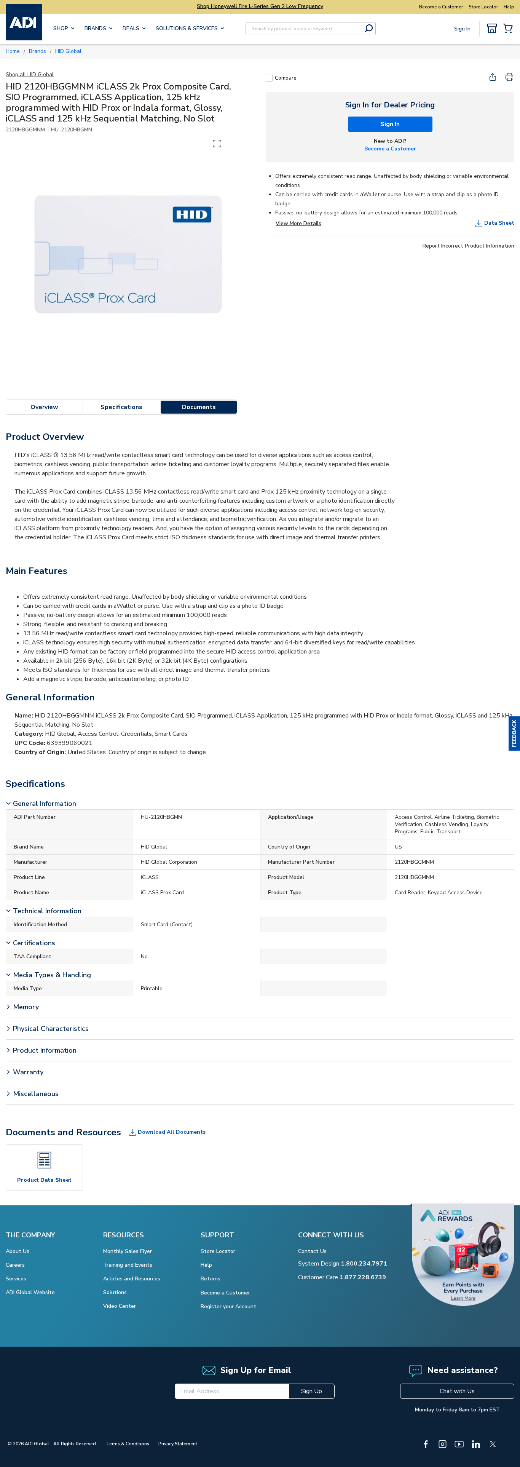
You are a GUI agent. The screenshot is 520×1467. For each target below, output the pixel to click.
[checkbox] (269, 78)
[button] (514, 733)
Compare (286, 78)
